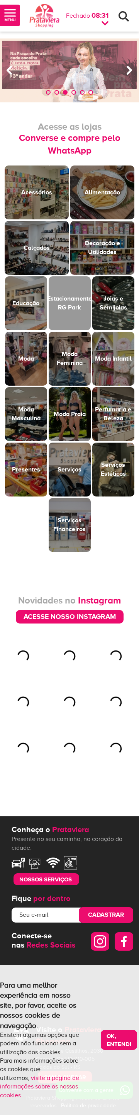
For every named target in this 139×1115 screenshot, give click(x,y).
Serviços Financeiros (69, 524)
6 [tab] (90, 92)
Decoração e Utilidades (102, 247)
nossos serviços (45, 879)
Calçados (37, 247)
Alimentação (102, 192)
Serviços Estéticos (113, 469)
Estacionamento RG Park (70, 303)
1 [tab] (48, 92)
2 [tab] (56, 92)
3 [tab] (65, 92)
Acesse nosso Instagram (70, 616)
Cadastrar (106, 914)
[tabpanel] (69, 70)
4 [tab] (73, 92)
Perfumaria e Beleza (113, 413)
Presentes (26, 469)
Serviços (69, 469)
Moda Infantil (113, 358)
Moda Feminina (70, 358)
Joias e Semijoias (113, 303)
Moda (26, 358)
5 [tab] (82, 92)
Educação (25, 303)
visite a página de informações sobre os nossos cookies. (39, 1087)
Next (129, 70)
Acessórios (36, 192)
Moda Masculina (26, 413)
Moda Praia (70, 414)
